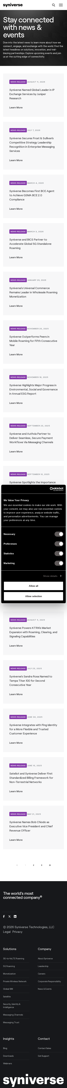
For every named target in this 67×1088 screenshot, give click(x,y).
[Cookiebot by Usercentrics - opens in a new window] (49, 489)
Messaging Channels (13, 1014)
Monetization (9, 973)
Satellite (7, 996)
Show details (50, 576)
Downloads (8, 1056)
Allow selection (33, 596)
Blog (5, 1048)
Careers (41, 973)
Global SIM (8, 989)
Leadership (43, 966)
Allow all (33, 586)
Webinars (7, 1063)
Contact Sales (44, 1048)
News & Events (45, 989)
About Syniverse (45, 958)
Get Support (43, 1056)
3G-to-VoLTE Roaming (13, 958)
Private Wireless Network (14, 981)
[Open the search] (53, 5)
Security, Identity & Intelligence (11, 1005)
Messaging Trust (11, 1022)
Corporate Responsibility (49, 981)
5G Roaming (9, 966)
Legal (7, 931)
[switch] (59, 543)
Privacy (17, 931)
